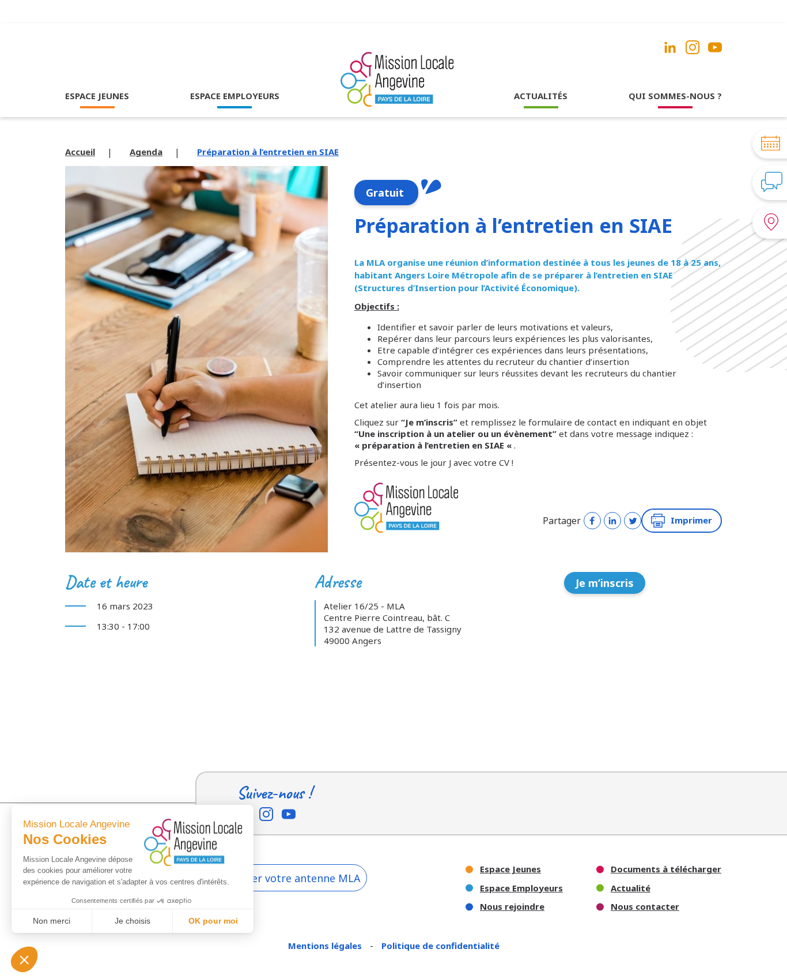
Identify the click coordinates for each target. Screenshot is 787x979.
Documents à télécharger (666, 869)
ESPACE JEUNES (97, 95)
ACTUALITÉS (540, 95)
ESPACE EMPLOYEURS (234, 95)
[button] (24, 959)
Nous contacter (645, 907)
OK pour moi (213, 920)
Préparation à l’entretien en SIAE (268, 151)
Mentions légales (326, 945)
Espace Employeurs (521, 888)
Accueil (80, 151)
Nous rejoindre (512, 907)
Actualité (630, 888)
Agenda (146, 151)
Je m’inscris (605, 583)
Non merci (51, 920)
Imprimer (691, 520)
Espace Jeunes (510, 869)
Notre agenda (541, 134)
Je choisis (132, 920)
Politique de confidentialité (440, 945)
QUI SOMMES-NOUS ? (675, 95)
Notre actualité (541, 118)
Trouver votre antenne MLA (292, 878)
